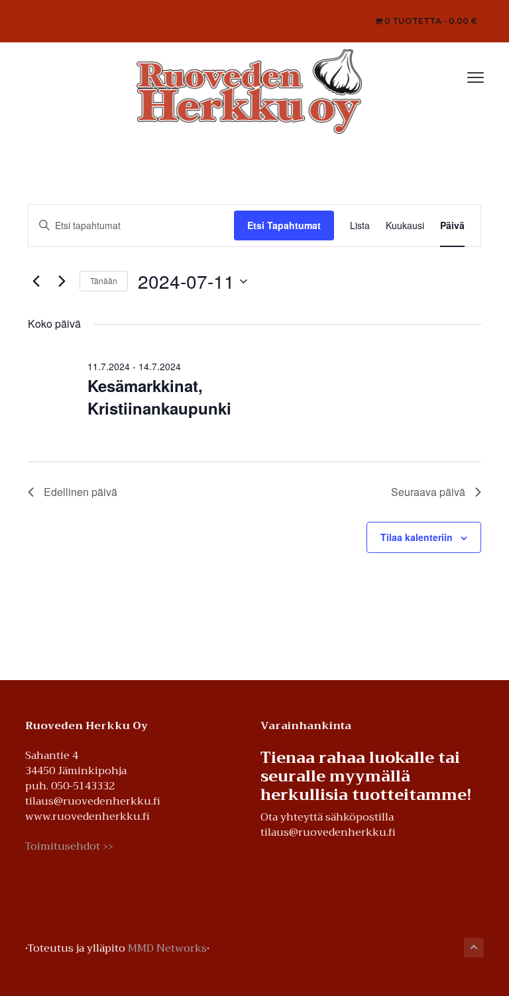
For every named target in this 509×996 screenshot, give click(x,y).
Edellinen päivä (80, 491)
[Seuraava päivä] (62, 281)
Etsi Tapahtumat (284, 225)
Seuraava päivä (428, 491)
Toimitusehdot (69, 846)
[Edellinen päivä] (36, 281)
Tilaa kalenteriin (416, 537)
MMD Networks (167, 948)
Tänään (103, 280)
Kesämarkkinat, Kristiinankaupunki (159, 396)
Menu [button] (461, 76)
